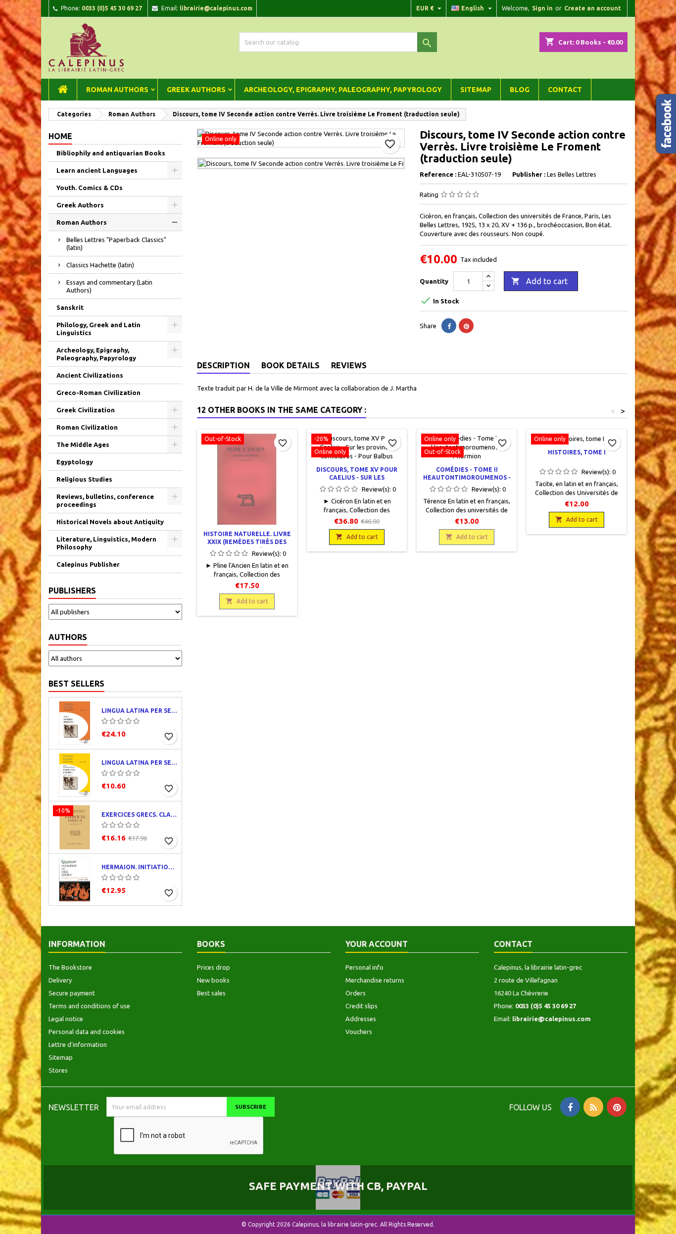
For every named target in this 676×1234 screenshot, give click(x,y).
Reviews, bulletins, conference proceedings (105, 500)
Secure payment (71, 992)
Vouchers (358, 1031)
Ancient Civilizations (89, 375)
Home (60, 136)
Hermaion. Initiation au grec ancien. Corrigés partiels (139, 867)
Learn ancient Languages (97, 170)
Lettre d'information (77, 1044)
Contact (565, 90)
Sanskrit (70, 307)
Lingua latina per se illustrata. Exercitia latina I (139, 762)
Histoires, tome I (577, 452)
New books (213, 980)
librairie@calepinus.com (216, 8)
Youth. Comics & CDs (89, 187)
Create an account (592, 8)
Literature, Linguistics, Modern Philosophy (106, 543)
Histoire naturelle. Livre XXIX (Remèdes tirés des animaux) (247, 542)
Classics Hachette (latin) (100, 264)
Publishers (72, 590)
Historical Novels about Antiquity (110, 521)
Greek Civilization (85, 409)
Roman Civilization (87, 427)
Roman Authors (117, 90)
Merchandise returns (374, 980)
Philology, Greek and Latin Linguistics (98, 328)
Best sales (211, 992)
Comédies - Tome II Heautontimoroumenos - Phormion (467, 477)
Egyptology (74, 461)
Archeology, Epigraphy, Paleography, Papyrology (343, 90)
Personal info (364, 967)
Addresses (360, 1018)
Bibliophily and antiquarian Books (110, 152)
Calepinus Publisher (88, 564)
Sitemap (475, 90)
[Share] (448, 325)
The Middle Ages (82, 444)
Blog (520, 90)
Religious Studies (84, 479)
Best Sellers (76, 683)
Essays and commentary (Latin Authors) (109, 286)
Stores (58, 1070)
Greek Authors (196, 90)
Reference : (438, 174)
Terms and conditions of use (89, 1005)
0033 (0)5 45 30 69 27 (112, 8)
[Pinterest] (466, 325)
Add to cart (539, 281)
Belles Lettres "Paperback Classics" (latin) (116, 243)
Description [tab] (223, 365)
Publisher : (528, 174)
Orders (355, 992)
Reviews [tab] (349, 365)
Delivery (60, 980)
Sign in (542, 8)
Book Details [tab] (290, 365)
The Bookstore (70, 967)
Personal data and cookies (86, 1031)
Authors (67, 637)
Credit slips (361, 1005)
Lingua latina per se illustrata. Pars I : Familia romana (139, 710)
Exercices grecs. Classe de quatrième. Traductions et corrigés (139, 814)
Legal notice (65, 1018)
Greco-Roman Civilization (98, 392)
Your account (376, 943)
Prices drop (213, 967)
